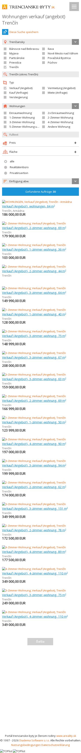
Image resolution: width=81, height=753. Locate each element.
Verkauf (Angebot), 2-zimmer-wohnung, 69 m (34, 228)
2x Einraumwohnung (61, 113)
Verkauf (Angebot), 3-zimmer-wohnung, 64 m (34, 292)
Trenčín (14, 67)
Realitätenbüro (19, 167)
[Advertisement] (40, 690)
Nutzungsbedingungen (26, 745)
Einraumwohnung (20, 113)
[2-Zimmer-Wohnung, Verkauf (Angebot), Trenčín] (34, 223)
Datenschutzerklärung (55, 745)
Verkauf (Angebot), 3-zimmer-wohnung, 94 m (34, 465)
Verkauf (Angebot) (21, 88)
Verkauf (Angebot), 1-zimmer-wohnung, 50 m (34, 422)
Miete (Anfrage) (58, 92)
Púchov (52, 62)
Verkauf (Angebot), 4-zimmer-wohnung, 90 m (34, 444)
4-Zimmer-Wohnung (60, 122)
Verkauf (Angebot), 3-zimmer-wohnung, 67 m (34, 357)
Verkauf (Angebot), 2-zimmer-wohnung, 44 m (34, 271)
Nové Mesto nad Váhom (63, 53)
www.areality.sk (66, 736)
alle (12, 161)
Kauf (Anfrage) (18, 92)
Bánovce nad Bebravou (24, 49)
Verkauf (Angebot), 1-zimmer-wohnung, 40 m (34, 314)
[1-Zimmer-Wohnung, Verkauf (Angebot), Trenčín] (34, 245)
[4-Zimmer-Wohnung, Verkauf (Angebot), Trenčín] (34, 439)
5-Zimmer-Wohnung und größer (29, 127)
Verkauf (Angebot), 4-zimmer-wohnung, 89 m (34, 552)
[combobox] (40, 181)
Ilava (51, 49)
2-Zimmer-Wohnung (60, 117)
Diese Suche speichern (23, 32)
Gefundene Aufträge (40, 191)
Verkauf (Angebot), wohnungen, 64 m (28, 206)
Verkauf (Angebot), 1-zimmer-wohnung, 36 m (34, 249)
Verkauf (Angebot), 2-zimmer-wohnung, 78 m (34, 530)
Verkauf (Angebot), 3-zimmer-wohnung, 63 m (34, 379)
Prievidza (15, 62)
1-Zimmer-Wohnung (22, 117)
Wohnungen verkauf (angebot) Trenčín (33, 19)
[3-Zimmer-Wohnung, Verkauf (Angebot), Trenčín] (34, 288)
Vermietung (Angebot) (62, 88)
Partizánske (17, 58)
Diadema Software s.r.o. (34, 740)
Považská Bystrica (59, 58)
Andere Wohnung (59, 127)
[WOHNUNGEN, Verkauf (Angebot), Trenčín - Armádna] (37, 202)
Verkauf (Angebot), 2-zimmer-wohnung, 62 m (34, 487)
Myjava (13, 53)
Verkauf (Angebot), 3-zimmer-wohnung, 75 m (34, 336)
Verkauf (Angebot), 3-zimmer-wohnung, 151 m (35, 508)
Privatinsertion (19, 173)
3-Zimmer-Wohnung (22, 122)
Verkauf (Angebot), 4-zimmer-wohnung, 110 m (35, 573)
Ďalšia (40, 641)
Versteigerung (18, 97)
